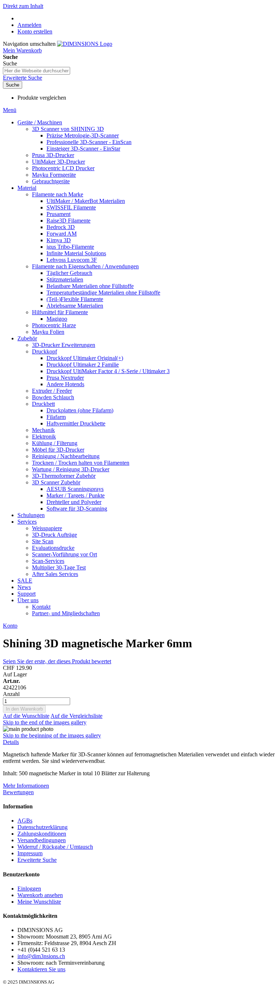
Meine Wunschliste (39, 902)
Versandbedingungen (41, 840)
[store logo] (84, 44)
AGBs (24, 820)
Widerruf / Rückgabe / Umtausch (55, 847)
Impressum (30, 853)
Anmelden (29, 25)
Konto (10, 626)
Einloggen (29, 888)
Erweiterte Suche (22, 78)
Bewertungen (18, 792)
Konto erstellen (34, 31)
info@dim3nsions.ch (41, 956)
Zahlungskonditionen (41, 834)
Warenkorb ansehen (40, 895)
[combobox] (36, 71)
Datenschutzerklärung (42, 827)
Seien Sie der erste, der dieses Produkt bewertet (57, 661)
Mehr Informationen (26, 786)
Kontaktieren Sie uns (41, 969)
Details (11, 742)
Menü (9, 110)
